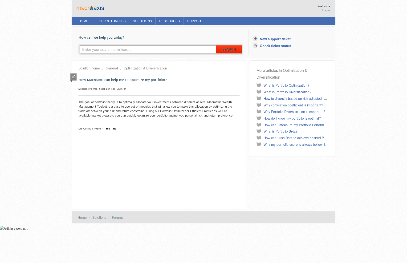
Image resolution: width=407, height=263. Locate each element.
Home (82, 217)
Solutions (99, 217)
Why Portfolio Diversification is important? (294, 111)
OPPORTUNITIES (112, 21)
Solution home (89, 68)
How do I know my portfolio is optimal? (292, 118)
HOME (83, 21)
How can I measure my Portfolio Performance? (298, 124)
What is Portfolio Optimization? (286, 85)
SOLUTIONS (142, 21)
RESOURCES (169, 21)
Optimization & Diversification (145, 68)
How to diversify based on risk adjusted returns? (299, 98)
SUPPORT (195, 21)
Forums (117, 217)
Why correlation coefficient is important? (293, 105)
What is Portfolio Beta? (280, 131)
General (112, 68)
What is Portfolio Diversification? (287, 91)
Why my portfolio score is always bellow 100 (296, 144)
